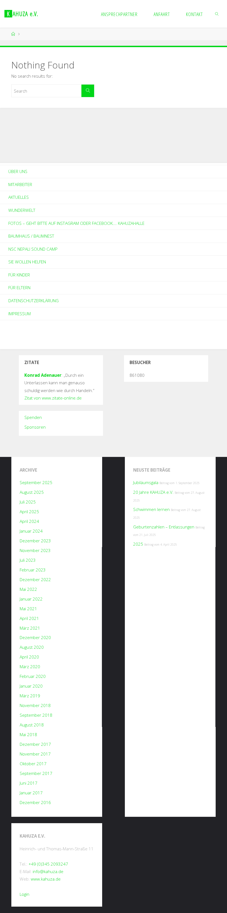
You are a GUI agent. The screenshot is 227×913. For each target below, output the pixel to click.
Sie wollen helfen (27, 262)
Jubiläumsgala (145, 482)
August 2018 (32, 725)
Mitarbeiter (20, 184)
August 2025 (32, 492)
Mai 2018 (28, 734)
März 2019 (30, 695)
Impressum (19, 313)
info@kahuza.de (48, 871)
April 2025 (29, 511)
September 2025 (36, 482)
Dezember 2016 (35, 802)
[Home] (13, 34)
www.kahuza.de (46, 879)
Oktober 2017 (33, 763)
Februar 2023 (33, 570)
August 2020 (32, 647)
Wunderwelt (21, 210)
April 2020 (29, 657)
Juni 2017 (28, 783)
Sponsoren (35, 427)
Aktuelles (18, 197)
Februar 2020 (33, 676)
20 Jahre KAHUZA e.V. (153, 492)
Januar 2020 (31, 686)
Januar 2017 (31, 792)
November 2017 (35, 754)
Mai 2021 (28, 608)
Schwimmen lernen (151, 509)
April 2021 (29, 618)
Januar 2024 (31, 531)
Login (24, 894)
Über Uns (17, 171)
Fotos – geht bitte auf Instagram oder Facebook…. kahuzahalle (76, 223)
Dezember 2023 (35, 540)
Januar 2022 (31, 599)
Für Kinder (19, 275)
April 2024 (29, 521)
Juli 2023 (28, 560)
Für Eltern (19, 287)
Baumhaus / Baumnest (31, 236)
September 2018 (36, 715)
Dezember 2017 (35, 744)
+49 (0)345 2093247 (48, 864)
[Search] (87, 91)
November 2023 (35, 550)
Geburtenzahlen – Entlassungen (163, 527)
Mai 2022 (28, 589)
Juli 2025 (28, 502)
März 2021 (30, 628)
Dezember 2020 (35, 637)
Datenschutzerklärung (33, 300)
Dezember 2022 (35, 579)
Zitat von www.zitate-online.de (53, 398)
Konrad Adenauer (42, 375)
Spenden (33, 417)
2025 (138, 544)
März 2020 (30, 666)
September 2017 (36, 773)
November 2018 (35, 705)
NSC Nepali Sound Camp (33, 249)
